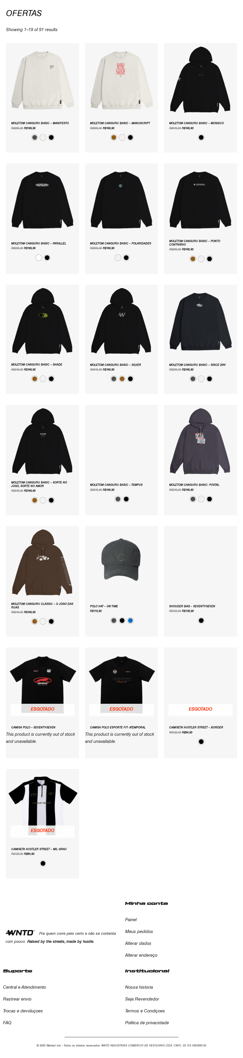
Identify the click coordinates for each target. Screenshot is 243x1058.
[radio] (35, 137)
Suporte (17, 971)
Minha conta (146, 903)
